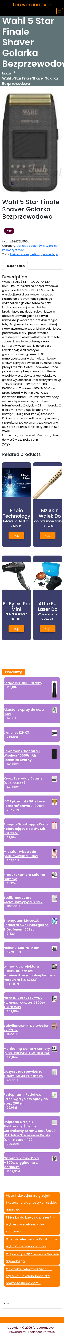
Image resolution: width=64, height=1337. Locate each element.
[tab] (16, 266)
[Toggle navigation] (59, 11)
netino (34, 254)
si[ (57, 254)
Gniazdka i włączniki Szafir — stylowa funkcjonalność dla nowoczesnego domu (29, 1276)
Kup (9, 230)
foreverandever (32, 4)
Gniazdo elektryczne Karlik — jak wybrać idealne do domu (31, 1242)
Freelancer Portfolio (41, 1332)
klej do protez (19, 254)
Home (6, 73)
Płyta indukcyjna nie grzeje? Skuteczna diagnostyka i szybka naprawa (31, 1202)
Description (16, 266)
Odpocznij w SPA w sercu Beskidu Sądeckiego (32, 1257)
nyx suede (47, 254)
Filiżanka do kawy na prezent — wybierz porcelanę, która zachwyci (31, 1224)
